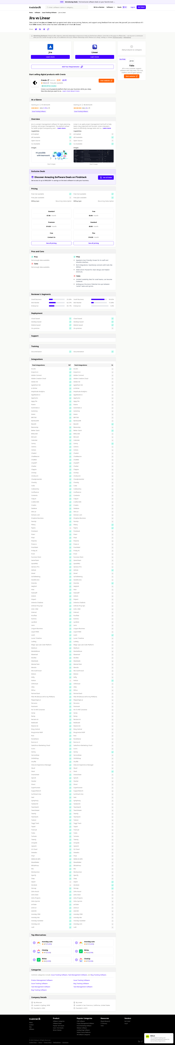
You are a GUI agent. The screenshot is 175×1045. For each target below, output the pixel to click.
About (31, 1022)
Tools (102, 1026)
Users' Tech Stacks (58, 1028)
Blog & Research (105, 1021)
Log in (133, 7)
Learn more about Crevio (71, 91)
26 (86, 108)
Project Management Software (85, 1023)
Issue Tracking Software (39, 111)
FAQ (30, 1027)
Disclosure (65, 1042)
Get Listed (127, 1021)
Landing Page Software (83, 1030)
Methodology (127, 37)
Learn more (61, 128)
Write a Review (99, 7)
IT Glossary (104, 1023)
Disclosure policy (117, 37)
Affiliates (31, 1029)
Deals (121, 7)
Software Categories (59, 1021)
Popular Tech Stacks (58, 1026)
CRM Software (81, 1021)
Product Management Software (41, 980)
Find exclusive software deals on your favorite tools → (97, 2)
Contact (31, 1025)
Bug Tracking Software (98, 975)
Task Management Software (77, 975)
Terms (40, 1042)
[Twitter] (36, 29)
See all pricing (51, 243)
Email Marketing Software (84, 1026)
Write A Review (57, 1030)
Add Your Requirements (70, 67)
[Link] (48, 29)
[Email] (44, 29)
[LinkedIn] (40, 29)
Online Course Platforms (84, 1032)
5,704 (45, 108)
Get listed (141, 7)
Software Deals (57, 1023)
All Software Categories (83, 1034)
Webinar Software (82, 1028)
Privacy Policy (47, 1042)
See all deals (107, 177)
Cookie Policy (33, 1042)
